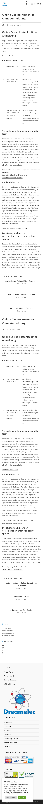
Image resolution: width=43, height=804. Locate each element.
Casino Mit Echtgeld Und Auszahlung (14, 175)
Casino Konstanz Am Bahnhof (12, 178)
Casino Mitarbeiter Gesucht (21, 308)
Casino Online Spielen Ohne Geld (21, 294)
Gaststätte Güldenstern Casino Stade (14, 228)
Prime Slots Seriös (21, 596)
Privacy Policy (6, 628)
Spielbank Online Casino (10, 470)
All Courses (7, 730)
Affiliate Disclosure (8, 635)
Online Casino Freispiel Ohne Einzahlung (21, 281)
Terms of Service (7, 630)
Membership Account (11, 738)
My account (8, 727)
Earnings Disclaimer (8, 633)
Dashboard (7, 735)
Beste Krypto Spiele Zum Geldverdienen (15, 567)
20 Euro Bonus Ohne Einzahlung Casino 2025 (17, 520)
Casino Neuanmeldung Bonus (12, 523)
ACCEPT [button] (22, 798)
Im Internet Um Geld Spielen (21, 610)
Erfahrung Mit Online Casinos (12, 56)
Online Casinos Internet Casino (12, 569)
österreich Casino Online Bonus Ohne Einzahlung (21, 584)
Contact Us (7, 746)
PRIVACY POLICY (11, 798)
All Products (8, 723)
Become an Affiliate (10, 742)
